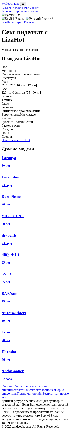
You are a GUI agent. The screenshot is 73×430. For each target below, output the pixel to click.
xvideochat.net (11, 3)
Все (4, 22)
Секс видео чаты (25, 386)
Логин (33, 11)
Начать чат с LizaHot (16, 140)
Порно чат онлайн (30, 393)
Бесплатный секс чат (26, 390)
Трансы (29, 22)
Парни (19, 22)
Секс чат (8, 386)
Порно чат (48, 390)
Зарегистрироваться (15, 11)
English (20, 18)
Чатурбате (32, 7)
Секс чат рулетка (13, 7)
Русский (47, 18)
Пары (10, 22)
